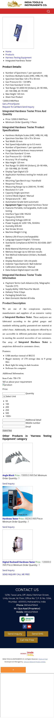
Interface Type (12, 214)
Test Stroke (11, 229)
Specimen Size (12, 138)
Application (11, 174)
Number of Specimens (16, 147)
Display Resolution (14, 260)
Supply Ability (12, 289)
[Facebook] (24, 628)
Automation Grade (14, 201)
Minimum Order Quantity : (16, 521)
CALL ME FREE (23, 574)
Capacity (10, 192)
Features (10, 208)
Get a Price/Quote (11, 103)
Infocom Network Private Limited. (35, 662)
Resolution (11, 189)
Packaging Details (14, 295)
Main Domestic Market (16, 298)
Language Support (14, 239)
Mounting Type (13, 180)
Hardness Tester (10, 518)
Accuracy (10, 159)
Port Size (10, 153)
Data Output (11, 270)
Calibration (11, 267)
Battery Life (11, 236)
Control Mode (12, 195)
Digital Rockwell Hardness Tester (19, 562)
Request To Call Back (12, 106)
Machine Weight (13, 232)
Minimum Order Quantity (17, 122)
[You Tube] (29, 628)
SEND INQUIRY (9, 574)
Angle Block (8, 475)
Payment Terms (13, 283)
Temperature (12, 198)
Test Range (11, 165)
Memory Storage (13, 251)
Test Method (11, 254)
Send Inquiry (28, 106)
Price (8, 119)
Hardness (10, 135)
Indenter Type (12, 263)
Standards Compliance (16, 242)
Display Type (11, 171)
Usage (8, 150)
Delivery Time (12, 292)
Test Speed (11, 144)
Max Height (11, 162)
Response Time (13, 183)
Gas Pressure (12, 156)
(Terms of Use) (43, 659)
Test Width (10, 141)
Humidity (10, 226)
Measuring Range (14, 186)
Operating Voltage (14, 220)
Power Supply (12, 223)
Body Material (12, 248)
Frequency (10, 217)
